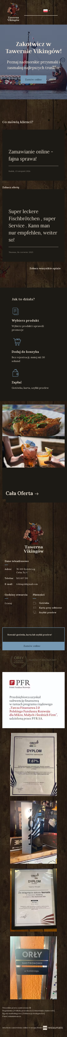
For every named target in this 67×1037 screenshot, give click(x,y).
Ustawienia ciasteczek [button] (44, 1010)
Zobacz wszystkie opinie (45, 268)
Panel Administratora (11, 1016)
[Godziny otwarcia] (24, 603)
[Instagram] (11, 1022)
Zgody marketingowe (12, 1013)
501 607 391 (22, 578)
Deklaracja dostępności (33, 1013)
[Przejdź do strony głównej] (13, 12)
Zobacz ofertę (11, 187)
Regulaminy (7, 1010)
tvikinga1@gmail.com (27, 584)
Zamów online (33, 79)
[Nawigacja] (55, 10)
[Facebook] (5, 1022)
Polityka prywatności (23, 1010)
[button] (46, 10)
